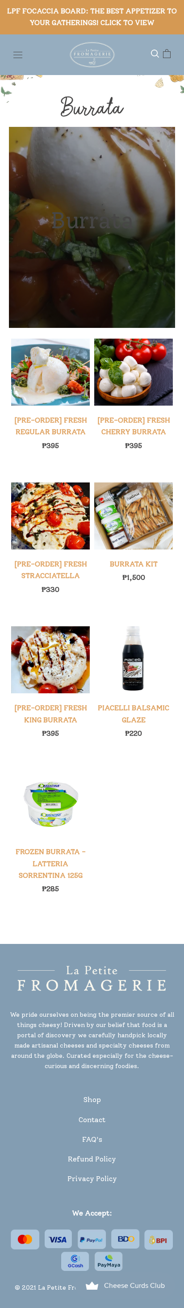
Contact (92, 1119)
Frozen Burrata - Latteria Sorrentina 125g (51, 863)
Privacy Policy (92, 1178)
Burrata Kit (134, 564)
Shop (92, 1099)
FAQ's (92, 1139)
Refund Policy (92, 1159)
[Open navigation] (17, 54)
